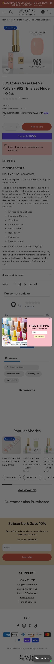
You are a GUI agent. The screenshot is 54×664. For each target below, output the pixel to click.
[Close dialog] (50, 319)
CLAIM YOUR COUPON (39, 336)
